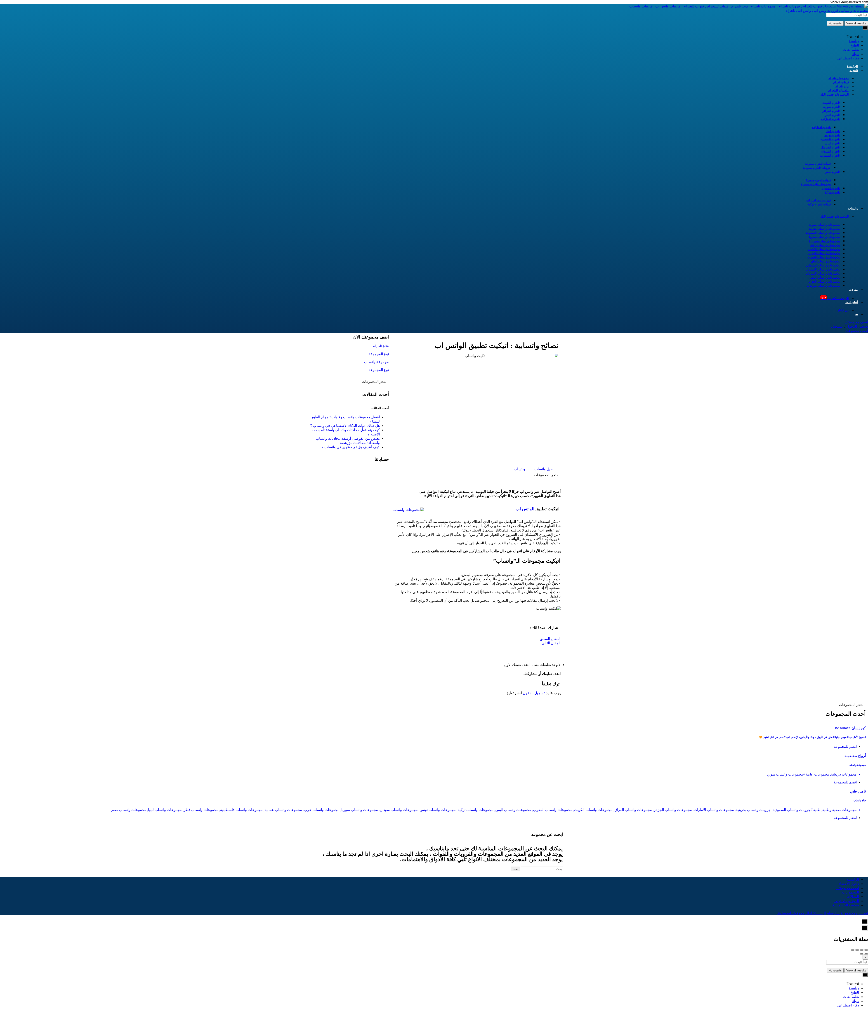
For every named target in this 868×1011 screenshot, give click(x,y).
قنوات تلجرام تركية (819, 204)
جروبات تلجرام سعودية (817, 167)
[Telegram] (368, 474)
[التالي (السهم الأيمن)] (861, 954)
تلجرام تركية (832, 192)
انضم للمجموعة (845, 746)
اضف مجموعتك (856, 322)
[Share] (861, 950)
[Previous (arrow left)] (866, 954)
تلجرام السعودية (830, 155)
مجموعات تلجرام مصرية (816, 184)
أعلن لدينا (851, 302)
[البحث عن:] (541, 869)
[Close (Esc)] (866, 950)
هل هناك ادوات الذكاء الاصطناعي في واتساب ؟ (345, 426)
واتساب (853, 208)
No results (835, 23)
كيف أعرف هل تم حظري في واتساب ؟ (350, 447)
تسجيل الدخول (856, 326)
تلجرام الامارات (830, 119)
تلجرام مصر (833, 172)
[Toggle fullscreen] (857, 950)
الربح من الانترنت (835, 298)
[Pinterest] (356, 474)
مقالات (853, 290)
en (856, 314)
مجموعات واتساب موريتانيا (823, 285)
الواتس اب (525, 508)
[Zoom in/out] (852, 950)
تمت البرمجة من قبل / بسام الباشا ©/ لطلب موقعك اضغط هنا (822, 913)
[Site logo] (741, 10)
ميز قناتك (843, 310)
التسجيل (837, 326)
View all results (856, 23)
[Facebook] (381, 474)
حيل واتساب (543, 469)
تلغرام (853, 70)
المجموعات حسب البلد (835, 94)
